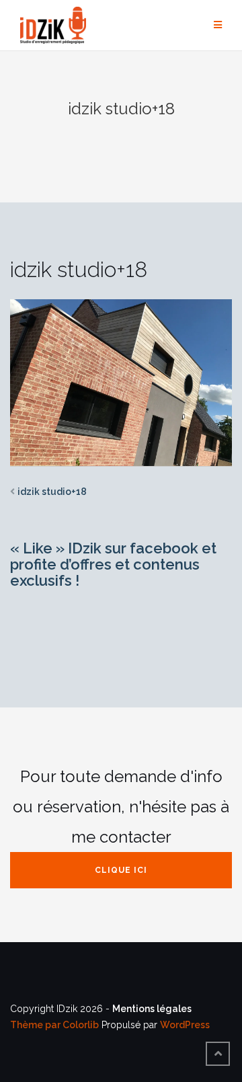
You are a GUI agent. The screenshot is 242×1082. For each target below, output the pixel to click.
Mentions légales (152, 1008)
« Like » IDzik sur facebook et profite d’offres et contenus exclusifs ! (113, 564)
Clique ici (121, 870)
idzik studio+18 (52, 491)
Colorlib (81, 1024)
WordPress (185, 1024)
